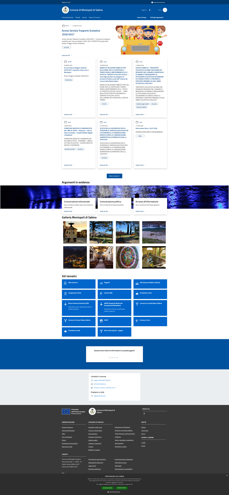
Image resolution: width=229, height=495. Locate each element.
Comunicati (144, 430)
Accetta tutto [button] (107, 488)
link (132, 484)
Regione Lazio (66, 2)
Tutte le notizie (113, 176)
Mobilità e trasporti (94, 450)
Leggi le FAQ (92, 466)
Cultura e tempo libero (95, 430)
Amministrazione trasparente (124, 459)
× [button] (227, 475)
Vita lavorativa (92, 434)
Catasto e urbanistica (94, 443)
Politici (64, 440)
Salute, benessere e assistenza (124, 440)
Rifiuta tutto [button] (121, 488)
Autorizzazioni (119, 443)
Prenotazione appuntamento (97, 459)
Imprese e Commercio (94, 437)
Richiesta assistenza (94, 469)
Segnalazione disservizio (95, 463)
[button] (114, 492)
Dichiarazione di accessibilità (123, 469)
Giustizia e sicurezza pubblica (124, 430)
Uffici (63, 434)
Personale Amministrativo (70, 443)
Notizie (69, 62)
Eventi (143, 446)
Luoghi (143, 443)
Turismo (90, 447)
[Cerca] (165, 10)
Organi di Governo (67, 427)
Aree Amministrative (68, 430)
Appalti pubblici (93, 440)
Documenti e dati (67, 447)
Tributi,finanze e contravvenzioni (125, 434)
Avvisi (67, 26)
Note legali (118, 466)
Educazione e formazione (122, 427)
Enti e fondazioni (67, 437)
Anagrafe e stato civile (95, 427)
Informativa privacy (121, 463)
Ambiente (118, 437)
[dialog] (114, 484)
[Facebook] (149, 10)
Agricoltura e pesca (120, 447)
